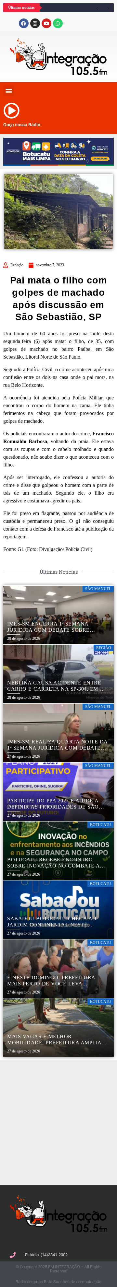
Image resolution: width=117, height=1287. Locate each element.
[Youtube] (46, 23)
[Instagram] (35, 23)
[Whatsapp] (58, 23)
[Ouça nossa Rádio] (11, 110)
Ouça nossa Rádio (21, 124)
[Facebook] (24, 23)
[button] (8, 90)
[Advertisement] (58, 1121)
